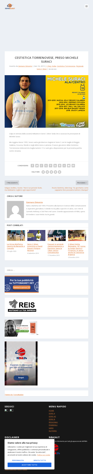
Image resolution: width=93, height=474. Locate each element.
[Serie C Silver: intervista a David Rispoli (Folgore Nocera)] (36, 235)
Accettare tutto (29, 465)
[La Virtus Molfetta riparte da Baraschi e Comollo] (16, 235)
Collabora (24, 469)
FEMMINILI (53, 425)
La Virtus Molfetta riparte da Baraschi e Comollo (16, 246)
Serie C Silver (42, 69)
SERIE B (52, 419)
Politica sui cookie (43, 455)
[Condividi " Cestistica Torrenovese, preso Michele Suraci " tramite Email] (68, 165)
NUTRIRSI (53, 431)
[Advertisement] (46, 30)
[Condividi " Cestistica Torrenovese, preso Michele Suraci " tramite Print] (73, 165)
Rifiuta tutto (40, 460)
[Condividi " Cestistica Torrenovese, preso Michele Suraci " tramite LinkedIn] (55, 165)
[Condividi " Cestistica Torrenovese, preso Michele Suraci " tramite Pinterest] (50, 165)
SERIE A (52, 413)
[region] (29, 454)
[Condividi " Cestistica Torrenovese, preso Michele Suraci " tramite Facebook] (32, 165)
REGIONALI (53, 422)
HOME (51, 410)
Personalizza (18, 460)
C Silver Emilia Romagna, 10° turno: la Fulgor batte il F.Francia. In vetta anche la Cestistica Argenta (77, 249)
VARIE (51, 428)
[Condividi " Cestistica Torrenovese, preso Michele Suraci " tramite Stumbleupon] (64, 165)
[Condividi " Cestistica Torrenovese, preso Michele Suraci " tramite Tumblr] (46, 165)
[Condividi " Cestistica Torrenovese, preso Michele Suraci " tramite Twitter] (37, 165)
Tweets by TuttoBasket (14, 395)
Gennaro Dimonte (25, 66)
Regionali (79, 66)
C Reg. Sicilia (51, 66)
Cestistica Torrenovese (66, 66)
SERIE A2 (52, 416)
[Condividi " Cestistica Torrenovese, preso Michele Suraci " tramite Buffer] (59, 165)
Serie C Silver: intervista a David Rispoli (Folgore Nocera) (34, 247)
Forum (19, 469)
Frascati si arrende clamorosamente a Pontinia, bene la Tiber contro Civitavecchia (56, 248)
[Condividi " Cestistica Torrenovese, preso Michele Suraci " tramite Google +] (41, 165)
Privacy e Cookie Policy (10, 469)
